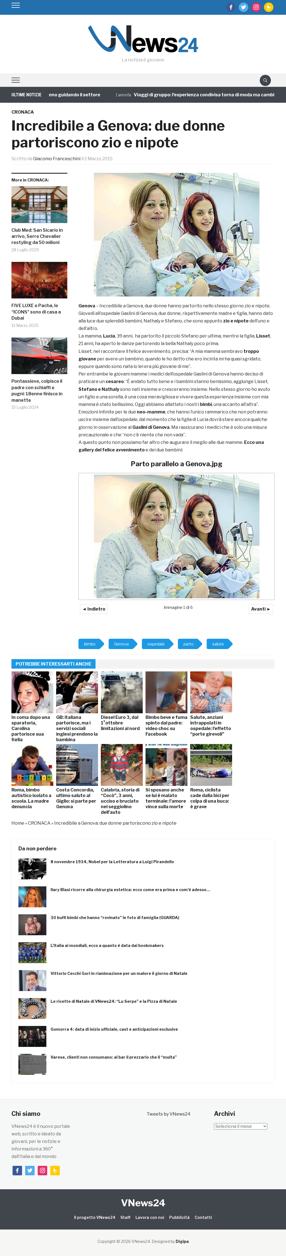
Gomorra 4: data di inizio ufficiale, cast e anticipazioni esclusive (114, 1029)
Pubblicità (179, 1217)
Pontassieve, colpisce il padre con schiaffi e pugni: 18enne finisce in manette (37, 391)
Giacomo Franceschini (56, 158)
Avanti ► (261, 609)
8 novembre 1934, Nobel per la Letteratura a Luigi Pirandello (112, 861)
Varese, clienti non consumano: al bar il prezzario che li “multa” (114, 1057)
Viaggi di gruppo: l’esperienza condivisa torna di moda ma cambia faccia (191, 94)
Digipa (182, 1241)
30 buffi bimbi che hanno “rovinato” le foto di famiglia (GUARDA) (115, 917)
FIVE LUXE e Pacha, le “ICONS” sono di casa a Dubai (36, 312)
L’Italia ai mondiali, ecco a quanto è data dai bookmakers (107, 945)
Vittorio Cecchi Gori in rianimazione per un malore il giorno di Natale (119, 973)
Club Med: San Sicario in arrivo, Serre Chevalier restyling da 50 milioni (37, 236)
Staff (125, 1217)
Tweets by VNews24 (168, 1114)
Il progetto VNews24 (94, 1217)
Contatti (203, 1217)
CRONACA (22, 112)
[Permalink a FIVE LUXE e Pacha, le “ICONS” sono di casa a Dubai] (39, 282)
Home (17, 823)
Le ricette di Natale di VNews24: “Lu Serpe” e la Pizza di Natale (114, 1001)
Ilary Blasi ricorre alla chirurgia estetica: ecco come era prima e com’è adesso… (130, 889)
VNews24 (143, 1203)
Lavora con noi (149, 1217)
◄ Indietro (93, 609)
